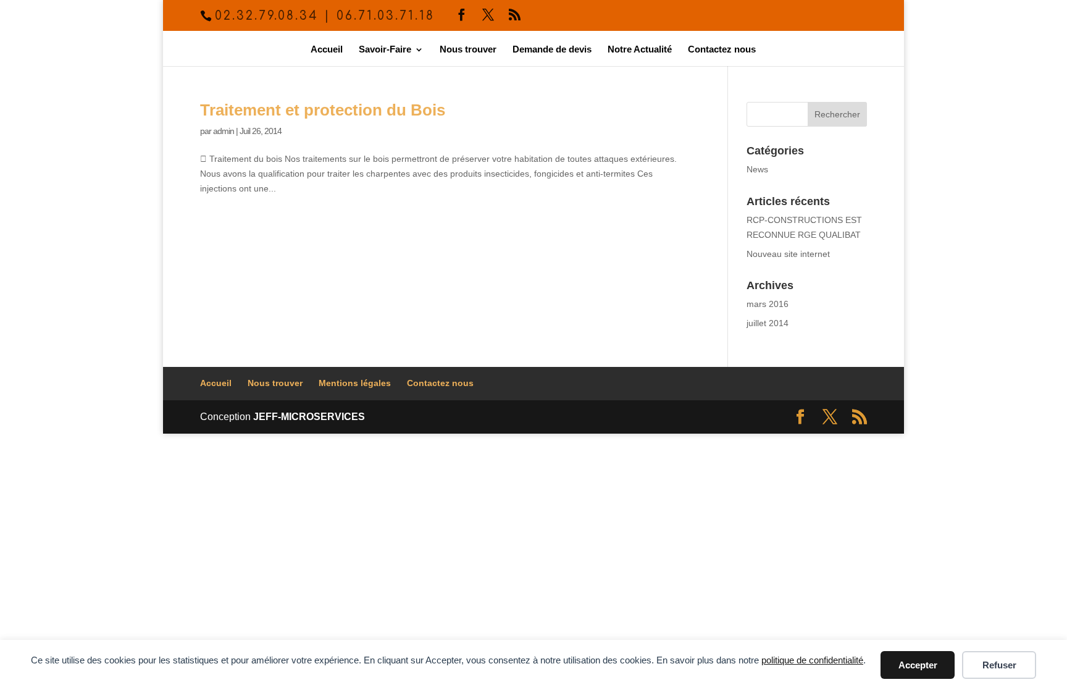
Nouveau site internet (788, 254)
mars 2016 (768, 304)
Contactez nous (722, 49)
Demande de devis (552, 49)
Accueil (327, 49)
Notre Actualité (640, 49)
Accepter (917, 665)
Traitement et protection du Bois (322, 110)
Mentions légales (355, 383)
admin (223, 131)
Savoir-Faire (385, 49)
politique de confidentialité (812, 660)
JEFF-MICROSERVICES (309, 416)
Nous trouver (468, 49)
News (757, 169)
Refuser (999, 665)
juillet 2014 (768, 323)
